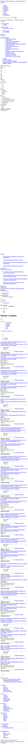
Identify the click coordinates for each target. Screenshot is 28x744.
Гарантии (5, 9)
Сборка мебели (6, 699)
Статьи (5, 720)
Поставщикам (6, 710)
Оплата (5, 5)
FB (4, 312)
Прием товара (6, 698)
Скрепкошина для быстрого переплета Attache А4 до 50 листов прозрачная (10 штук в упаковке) (13, 501)
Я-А (7, 328)
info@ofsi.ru (6, 302)
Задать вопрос (6, 15)
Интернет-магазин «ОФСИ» (7, 741)
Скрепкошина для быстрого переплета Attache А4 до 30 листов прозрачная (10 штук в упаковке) (13, 473)
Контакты (5, 14)
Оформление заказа (7, 708)
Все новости (3, 268)
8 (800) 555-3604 (4, 295)
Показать (3, 109)
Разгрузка (5, 697)
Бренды (5, 715)
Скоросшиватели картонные (15, 681)
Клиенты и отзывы (7, 691)
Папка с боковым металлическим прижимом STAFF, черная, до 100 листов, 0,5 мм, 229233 (13, 530)
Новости (3, 254)
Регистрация (6, 30)
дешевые (8, 325)
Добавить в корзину (5, 352)
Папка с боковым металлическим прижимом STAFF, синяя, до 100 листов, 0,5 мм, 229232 (13, 555)
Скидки (5, 705)
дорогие (8, 326)
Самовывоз (5, 7)
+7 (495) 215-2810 (5, 293)
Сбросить (8, 109)
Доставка (5, 6)
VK (4, 311)
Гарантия (5, 716)
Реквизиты (5, 688)
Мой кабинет (6, 31)
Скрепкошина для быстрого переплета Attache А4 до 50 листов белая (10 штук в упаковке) (13, 387)
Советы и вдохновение (6, 269)
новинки (8, 323)
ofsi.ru (4, 300)
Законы (5, 719)
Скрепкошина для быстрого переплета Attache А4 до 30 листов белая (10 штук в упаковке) (13, 358)
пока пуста (3, 35)
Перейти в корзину (19, 351)
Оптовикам (6, 10)
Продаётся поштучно (7, 331)
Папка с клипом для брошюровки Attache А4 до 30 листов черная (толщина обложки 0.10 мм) (12, 444)
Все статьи (3, 285)
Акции (4, 11)
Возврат (5, 718)
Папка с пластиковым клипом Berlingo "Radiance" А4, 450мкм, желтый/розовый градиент (13, 607)
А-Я (7, 327)
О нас (4, 12)
